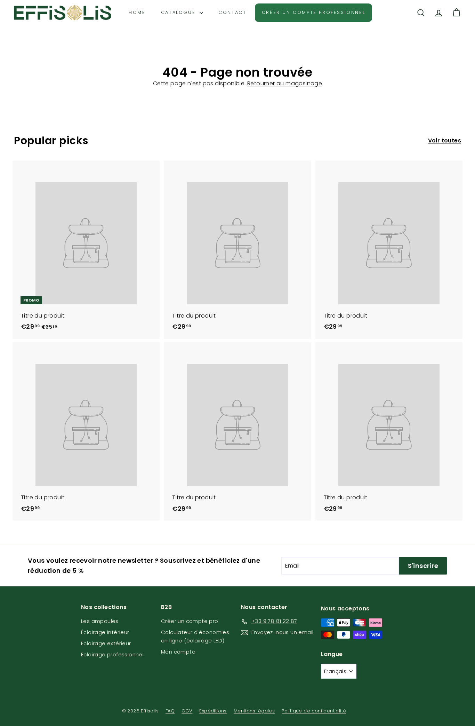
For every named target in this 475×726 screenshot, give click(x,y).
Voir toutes (444, 140)
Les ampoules (100, 621)
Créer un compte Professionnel (313, 12)
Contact (232, 12)
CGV (187, 711)
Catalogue (179, 12)
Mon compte (178, 651)
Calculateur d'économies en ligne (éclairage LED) (195, 636)
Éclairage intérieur (105, 632)
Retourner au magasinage (284, 83)
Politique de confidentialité (314, 711)
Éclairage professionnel (112, 654)
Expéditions (212, 711)
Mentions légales (254, 711)
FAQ (170, 711)
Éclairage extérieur (106, 643)
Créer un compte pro (189, 621)
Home (137, 12)
